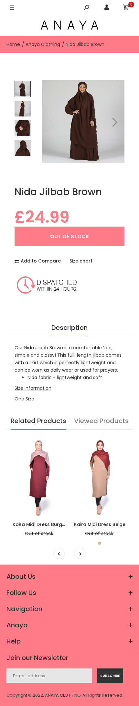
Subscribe (110, 675)
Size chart (81, 261)
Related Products (38, 420)
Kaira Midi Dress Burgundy (43, 524)
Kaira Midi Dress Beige (99, 524)
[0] (126, 8)
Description (69, 327)
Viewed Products (101, 420)
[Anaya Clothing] (69, 26)
